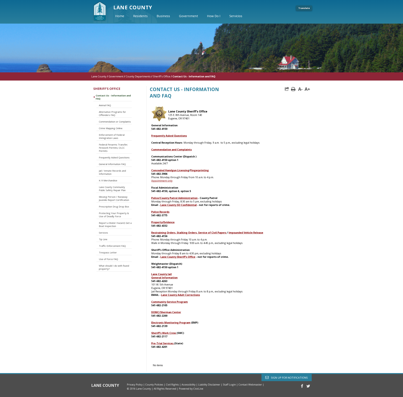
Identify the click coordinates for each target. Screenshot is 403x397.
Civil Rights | (173, 384)
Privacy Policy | (136, 384)
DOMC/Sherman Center (166, 312)
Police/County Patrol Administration (174, 198)
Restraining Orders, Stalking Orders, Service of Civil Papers (189, 232)
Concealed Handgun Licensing (170, 170)
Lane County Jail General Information (164, 275)
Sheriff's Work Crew (164, 333)
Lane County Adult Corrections (180, 295)
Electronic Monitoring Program (170, 322)
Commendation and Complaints (171, 149)
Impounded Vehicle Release (246, 232)
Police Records (160, 212)
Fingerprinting (199, 170)
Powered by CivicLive (191, 388)
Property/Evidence (163, 222)
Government (116, 76)
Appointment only (162, 180)
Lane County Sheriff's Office (177, 257)
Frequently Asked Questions (169, 135)
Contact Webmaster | (251, 384)
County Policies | (155, 384)
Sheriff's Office (161, 76)
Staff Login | (230, 384)
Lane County (98, 76)
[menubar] (181, 16)
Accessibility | (190, 384)
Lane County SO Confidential (178, 205)
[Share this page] (287, 89)
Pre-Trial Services (162, 343)
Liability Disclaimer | (210, 384)
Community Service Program (169, 302)
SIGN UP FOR (288, 377)
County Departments (138, 76)
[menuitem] (122, 16)
